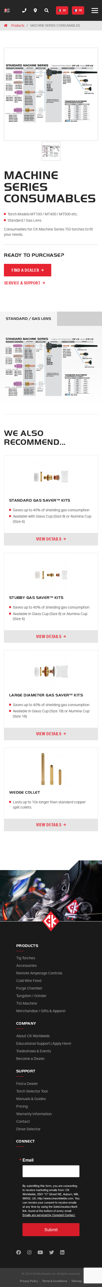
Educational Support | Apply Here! (43, 1044)
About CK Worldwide (33, 1036)
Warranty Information (34, 1114)
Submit (51, 1230)
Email (27, 1160)
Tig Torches (25, 958)
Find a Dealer (27, 1084)
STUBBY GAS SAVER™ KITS (36, 598)
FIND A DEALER (25, 270)
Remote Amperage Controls (39, 973)
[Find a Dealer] (35, 10)
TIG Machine (26, 1003)
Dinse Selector (28, 1129)
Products (17, 25)
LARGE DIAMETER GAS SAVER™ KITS (46, 695)
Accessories (26, 966)
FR (80, 10)
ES (64, 10)
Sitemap (76, 1281)
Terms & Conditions (54, 1281)
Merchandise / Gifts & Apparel (40, 1011)
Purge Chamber (29, 988)
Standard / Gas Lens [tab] (28, 319)
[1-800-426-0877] (24, 10)
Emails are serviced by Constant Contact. (48, 1215)
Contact (23, 1122)
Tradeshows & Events (33, 1051)
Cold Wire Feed (28, 981)
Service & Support (22, 283)
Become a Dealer (30, 1059)
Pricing (22, 1106)
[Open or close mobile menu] (95, 10)
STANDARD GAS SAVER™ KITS (39, 500)
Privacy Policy (29, 1281)
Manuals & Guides (31, 1099)
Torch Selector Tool (32, 1091)
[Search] (46, 10)
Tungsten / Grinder (31, 996)
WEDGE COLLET (24, 792)
